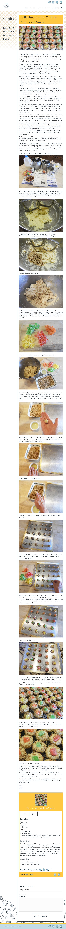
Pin (33, 814)
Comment (22, 896)
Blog (39, 8)
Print (24, 814)
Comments (39, 22)
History (32, 8)
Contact (55, 8)
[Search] (61, 8)
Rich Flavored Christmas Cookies (33, 90)
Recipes (6, 39)
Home (25, 8)
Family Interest (9, 35)
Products (46, 8)
